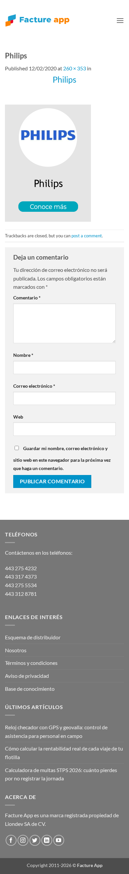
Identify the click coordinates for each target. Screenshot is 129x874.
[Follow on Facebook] (11, 840)
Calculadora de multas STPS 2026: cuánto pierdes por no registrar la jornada (61, 774)
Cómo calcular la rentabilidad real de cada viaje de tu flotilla (64, 752)
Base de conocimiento (30, 688)
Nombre (23, 355)
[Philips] (48, 162)
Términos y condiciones (31, 663)
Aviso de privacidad (27, 676)
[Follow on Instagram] (23, 840)
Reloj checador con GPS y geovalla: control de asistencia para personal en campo (56, 731)
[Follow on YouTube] (58, 840)
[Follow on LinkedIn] (46, 840)
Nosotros (15, 650)
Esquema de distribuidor (33, 637)
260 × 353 (74, 68)
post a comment (86, 235)
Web (18, 417)
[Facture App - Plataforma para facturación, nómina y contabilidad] (37, 20)
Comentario (27, 297)
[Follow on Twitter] (34, 840)
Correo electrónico (34, 386)
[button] (120, 20)
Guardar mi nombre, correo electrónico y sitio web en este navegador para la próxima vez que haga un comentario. (62, 458)
